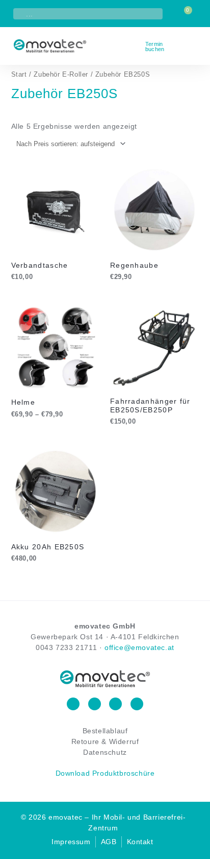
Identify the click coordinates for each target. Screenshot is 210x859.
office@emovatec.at (139, 647)
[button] (195, 46)
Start (19, 74)
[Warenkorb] (185, 14)
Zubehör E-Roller (61, 74)
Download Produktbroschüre (105, 773)
